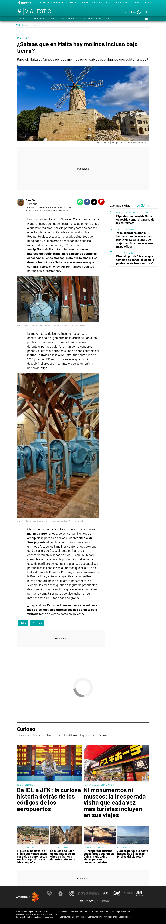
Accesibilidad (125, 916)
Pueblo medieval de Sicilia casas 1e (81, 2)
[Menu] (146, 18)
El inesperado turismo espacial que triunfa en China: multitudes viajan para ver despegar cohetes (99, 856)
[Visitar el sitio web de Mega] (94, 893)
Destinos (39, 18)
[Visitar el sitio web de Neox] (72, 893)
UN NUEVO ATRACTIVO (95, 847)
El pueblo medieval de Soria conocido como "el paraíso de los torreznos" (135, 219)
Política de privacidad (80, 911)
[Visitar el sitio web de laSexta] (60, 893)
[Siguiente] (147, 2)
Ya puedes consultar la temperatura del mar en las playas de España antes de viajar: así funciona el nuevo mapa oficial (134, 239)
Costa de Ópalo (106, 2)
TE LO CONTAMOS (125, 229)
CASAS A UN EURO (26, 847)
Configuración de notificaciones (102, 916)
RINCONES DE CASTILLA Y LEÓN (132, 212)
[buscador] (146, 12)
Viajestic (20, 25)
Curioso (108, 18)
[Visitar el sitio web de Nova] (83, 893)
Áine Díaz (31, 200)
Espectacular (92, 18)
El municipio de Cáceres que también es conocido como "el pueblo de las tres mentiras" (135, 260)
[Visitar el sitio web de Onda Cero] (117, 893)
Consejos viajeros (70, 18)
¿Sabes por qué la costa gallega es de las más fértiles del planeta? (132, 853)
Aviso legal (64, 911)
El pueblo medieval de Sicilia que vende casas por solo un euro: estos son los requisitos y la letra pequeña (32, 856)
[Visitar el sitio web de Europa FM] (128, 893)
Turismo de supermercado (52, 2)
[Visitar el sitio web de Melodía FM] (139, 893)
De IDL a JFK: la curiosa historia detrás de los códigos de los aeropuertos (49, 799)
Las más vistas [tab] (120, 205)
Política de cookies (99, 911)
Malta (23, 623)
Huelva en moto (144, 2)
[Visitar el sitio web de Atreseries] (106, 893)
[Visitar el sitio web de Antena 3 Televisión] (49, 893)
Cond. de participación (120, 911)
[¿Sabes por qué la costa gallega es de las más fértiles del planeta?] (133, 835)
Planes (52, 18)
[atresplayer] (131, 12)
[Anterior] (37, 2)
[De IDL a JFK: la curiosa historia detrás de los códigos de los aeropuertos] (49, 763)
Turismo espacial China (125, 2)
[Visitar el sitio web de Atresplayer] (88, 900)
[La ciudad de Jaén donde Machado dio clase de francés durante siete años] (66, 835)
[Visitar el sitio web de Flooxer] (104, 900)
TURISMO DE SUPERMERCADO (99, 784)
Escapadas (24, 18)
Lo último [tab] (142, 205)
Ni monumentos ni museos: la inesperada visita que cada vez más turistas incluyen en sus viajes (115, 802)
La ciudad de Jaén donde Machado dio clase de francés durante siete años (63, 855)
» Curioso (31, 25)
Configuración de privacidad (73, 916)
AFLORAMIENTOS (126, 847)
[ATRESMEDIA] (27, 897)
